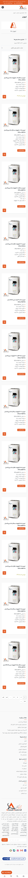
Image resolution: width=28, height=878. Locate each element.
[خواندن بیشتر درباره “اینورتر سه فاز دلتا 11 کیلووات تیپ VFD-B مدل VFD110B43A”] (4, 687)
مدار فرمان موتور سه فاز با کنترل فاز (19, 724)
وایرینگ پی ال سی (23, 722)
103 (7, 697)
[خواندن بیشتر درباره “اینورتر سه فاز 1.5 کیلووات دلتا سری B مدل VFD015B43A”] (4, 210)
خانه (26, 13)
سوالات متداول (23, 774)
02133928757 (14, 834)
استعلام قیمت (21, 150)
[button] (4, 96)
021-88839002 (9, 3)
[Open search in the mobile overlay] (17, 876)
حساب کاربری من (23, 790)
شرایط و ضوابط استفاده (21, 771)
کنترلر (25, 741)
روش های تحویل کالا (22, 777)
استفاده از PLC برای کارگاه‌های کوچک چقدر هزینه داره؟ (14, 733)
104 (3, 697)
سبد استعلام (24, 793)
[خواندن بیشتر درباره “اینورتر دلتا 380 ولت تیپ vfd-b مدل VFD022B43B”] (4, 322)
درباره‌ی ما (24, 768)
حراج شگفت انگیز (23, 752)
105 (25, 701)
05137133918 (5, 835)
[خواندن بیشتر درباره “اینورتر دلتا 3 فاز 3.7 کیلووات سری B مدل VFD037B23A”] (4, 378)
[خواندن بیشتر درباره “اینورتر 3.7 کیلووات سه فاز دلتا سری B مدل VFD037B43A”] (4, 434)
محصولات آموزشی (23, 749)
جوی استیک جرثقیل (22, 727)
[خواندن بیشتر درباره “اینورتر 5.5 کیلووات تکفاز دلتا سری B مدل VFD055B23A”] (4, 490)
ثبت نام (25, 785)
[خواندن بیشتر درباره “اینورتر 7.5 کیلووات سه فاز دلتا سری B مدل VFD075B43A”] (4, 631)
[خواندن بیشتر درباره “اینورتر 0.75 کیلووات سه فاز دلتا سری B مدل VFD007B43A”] (4, 154)
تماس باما (24, 766)
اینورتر (14, 13)
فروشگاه (25, 763)
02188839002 (23, 835)
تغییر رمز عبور (24, 788)
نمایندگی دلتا (24, 755)
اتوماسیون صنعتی (20, 13)
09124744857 (19, 3)
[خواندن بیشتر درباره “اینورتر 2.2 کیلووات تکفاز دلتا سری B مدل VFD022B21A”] (4, 266)
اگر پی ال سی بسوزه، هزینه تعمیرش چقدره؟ (17, 730)
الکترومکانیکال (23, 746)
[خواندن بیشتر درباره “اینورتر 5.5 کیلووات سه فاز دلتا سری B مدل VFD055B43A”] (4, 532)
